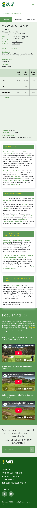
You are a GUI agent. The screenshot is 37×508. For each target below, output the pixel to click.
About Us (6, 469)
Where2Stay (31, 19)
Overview (6, 19)
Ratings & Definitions (12, 473)
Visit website (16, 44)
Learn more (18, 19)
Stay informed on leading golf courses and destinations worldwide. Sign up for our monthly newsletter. (18, 436)
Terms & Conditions (11, 476)
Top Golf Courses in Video (14, 483)
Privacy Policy (8, 479)
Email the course (17, 42)
